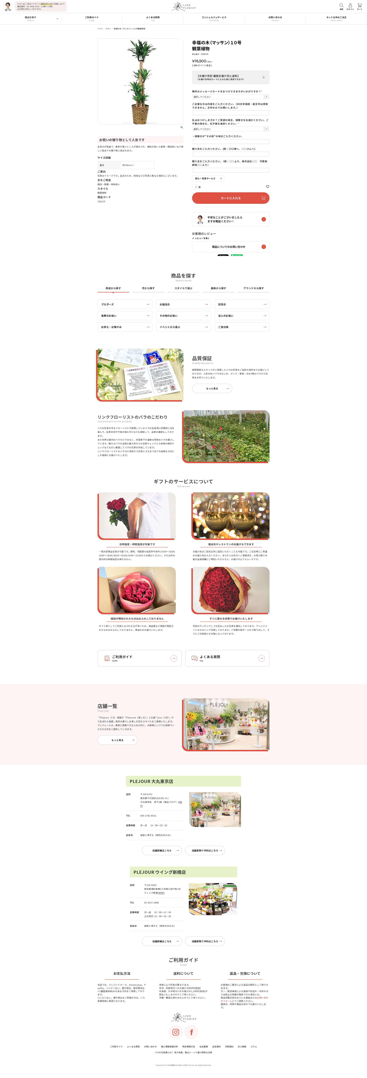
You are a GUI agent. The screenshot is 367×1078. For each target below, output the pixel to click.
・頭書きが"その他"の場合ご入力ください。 (218, 136)
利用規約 (229, 1046)
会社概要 (203, 1046)
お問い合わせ (150, 1046)
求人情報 (242, 1046)
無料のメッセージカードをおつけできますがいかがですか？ (227, 91)
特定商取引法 (188, 1046)
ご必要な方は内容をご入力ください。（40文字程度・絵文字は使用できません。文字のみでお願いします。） (230, 105)
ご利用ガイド (116, 1046)
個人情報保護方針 (169, 1046)
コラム (254, 1046)
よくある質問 (133, 1046)
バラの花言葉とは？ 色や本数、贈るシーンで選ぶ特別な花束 (183, 1052)
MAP (161, 892)
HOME (100, 28)
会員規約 (216, 1046)
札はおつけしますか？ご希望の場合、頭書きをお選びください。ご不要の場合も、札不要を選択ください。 (230, 121)
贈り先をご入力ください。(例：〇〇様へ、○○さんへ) (223, 149)
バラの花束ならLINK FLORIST (177, 1065)
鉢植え (108, 28)
